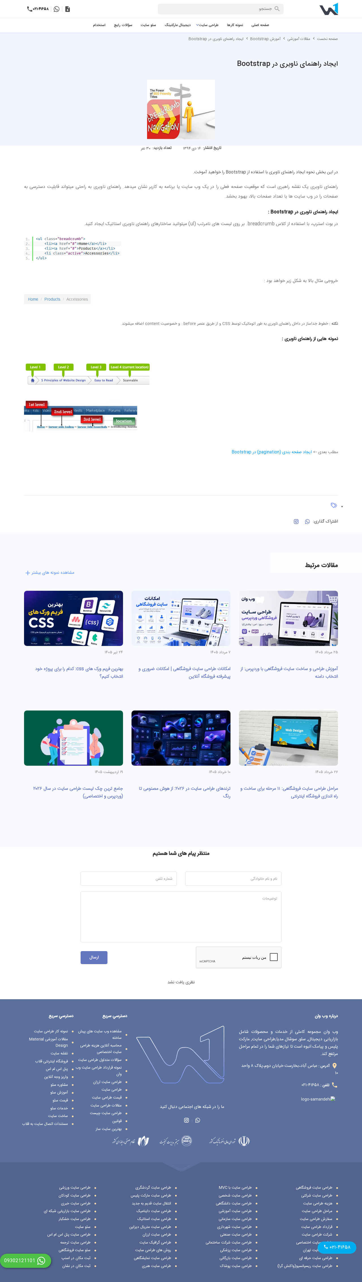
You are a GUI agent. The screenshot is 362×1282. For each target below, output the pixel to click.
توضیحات (269, 899)
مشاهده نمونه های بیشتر (53, 573)
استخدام (99, 25)
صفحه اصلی (260, 25)
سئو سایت (148, 25)
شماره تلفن (164, 879)
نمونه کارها (235, 25)
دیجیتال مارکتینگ (178, 25)
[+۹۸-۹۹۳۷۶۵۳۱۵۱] (56, 9)
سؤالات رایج (123, 25)
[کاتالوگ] (67, 9)
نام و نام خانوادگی (264, 879)
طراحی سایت (209, 25)
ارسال (94, 957)
